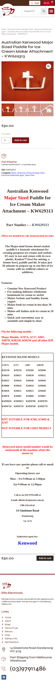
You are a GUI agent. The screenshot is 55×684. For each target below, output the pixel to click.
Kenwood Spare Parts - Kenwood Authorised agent (23, 174)
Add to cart (20, 140)
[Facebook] (3, 677)
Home (3, 29)
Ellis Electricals (12, 592)
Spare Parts (29, 175)
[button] (51, 11)
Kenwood (11, 29)
